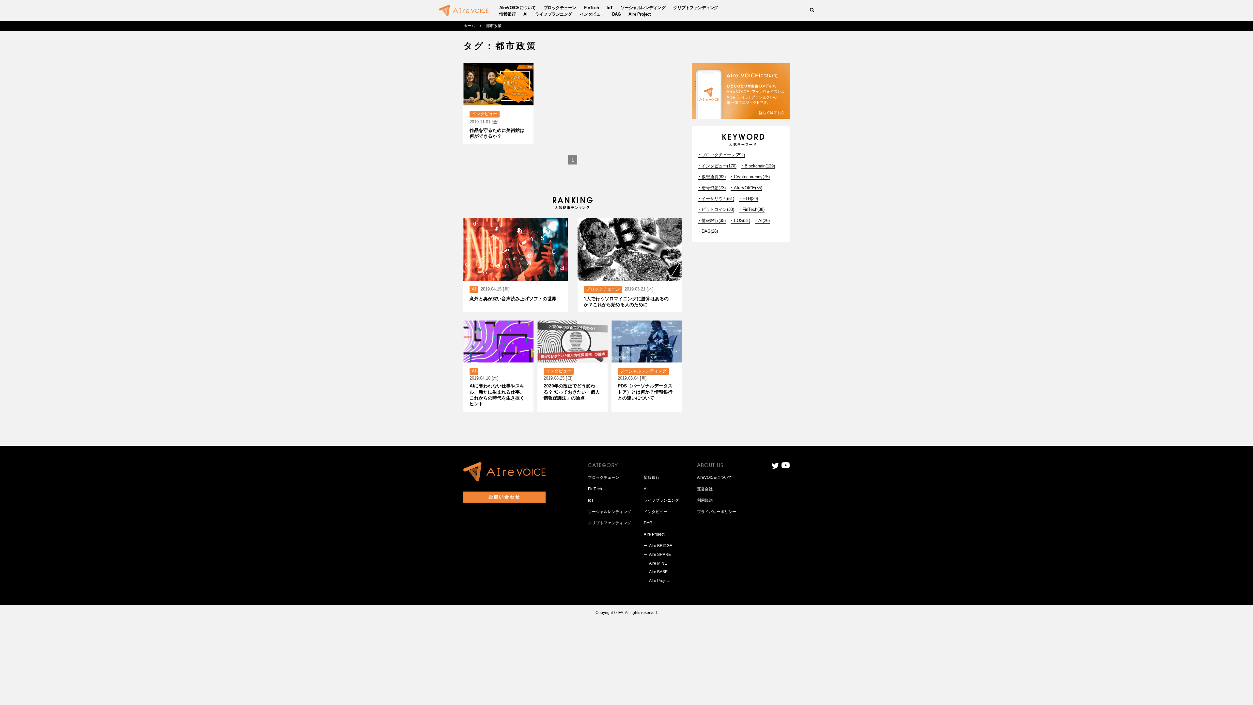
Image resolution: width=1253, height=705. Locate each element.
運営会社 (705, 489)
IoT (610, 7)
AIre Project (639, 14)
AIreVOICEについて (517, 7)
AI (525, 14)
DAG (616, 14)
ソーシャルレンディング (643, 7)
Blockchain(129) (760, 166)
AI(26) (764, 220)
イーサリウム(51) (718, 198)
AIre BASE (658, 572)
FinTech (591, 7)
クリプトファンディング (695, 7)
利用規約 (705, 500)
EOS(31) (742, 220)
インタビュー (592, 14)
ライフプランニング (553, 14)
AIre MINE (658, 563)
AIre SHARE (660, 554)
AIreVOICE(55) (748, 187)
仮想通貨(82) (714, 176)
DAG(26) (710, 231)
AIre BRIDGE (660, 545)
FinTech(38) (753, 209)
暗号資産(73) (714, 187)
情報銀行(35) (714, 220)
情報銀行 (507, 14)
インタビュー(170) (719, 166)
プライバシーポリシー (716, 511)
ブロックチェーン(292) (723, 154)
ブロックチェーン (560, 7)
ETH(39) (750, 198)
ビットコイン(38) (718, 209)
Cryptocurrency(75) (752, 176)
